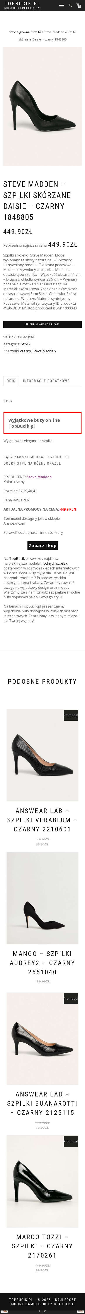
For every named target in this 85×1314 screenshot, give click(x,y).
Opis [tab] (11, 381)
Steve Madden (44, 351)
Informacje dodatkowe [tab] (46, 381)
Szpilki (36, 32)
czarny (25, 351)
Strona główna (19, 32)
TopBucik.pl (23, 3)
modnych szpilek (54, 563)
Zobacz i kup (42, 545)
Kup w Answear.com (44, 324)
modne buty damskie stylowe (22, 8)
